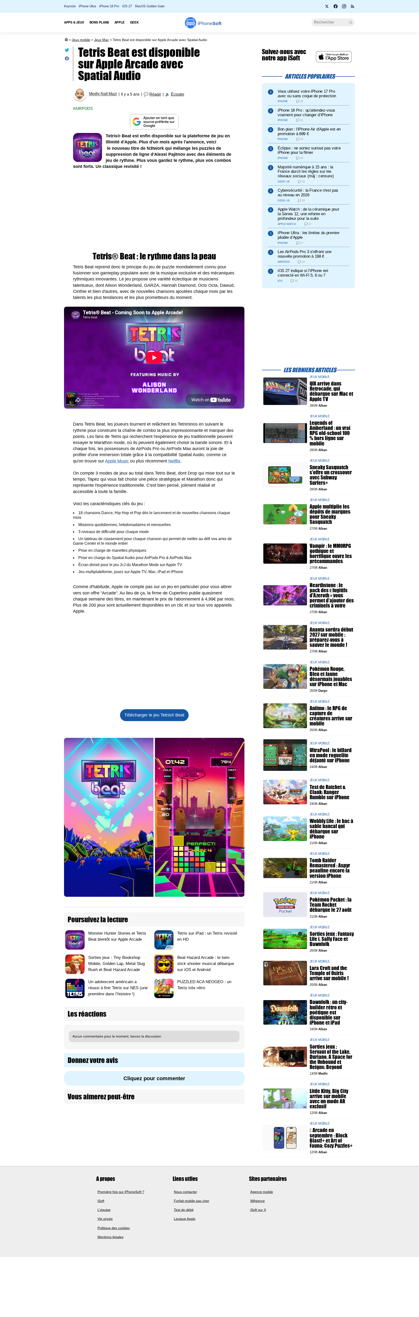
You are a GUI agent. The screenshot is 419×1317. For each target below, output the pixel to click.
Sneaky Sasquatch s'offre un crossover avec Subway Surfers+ (331, 475)
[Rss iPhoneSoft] (352, 7)
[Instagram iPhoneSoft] (344, 7)
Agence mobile (261, 1192)
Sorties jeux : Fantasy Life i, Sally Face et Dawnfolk (332, 939)
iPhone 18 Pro (109, 6)
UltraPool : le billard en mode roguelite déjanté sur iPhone (331, 755)
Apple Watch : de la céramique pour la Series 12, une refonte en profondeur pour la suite (308, 214)
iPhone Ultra (87, 6)
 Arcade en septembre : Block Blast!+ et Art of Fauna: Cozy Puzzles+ (331, 1138)
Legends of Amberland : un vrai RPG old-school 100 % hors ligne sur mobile (330, 433)
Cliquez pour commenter (154, 1078)
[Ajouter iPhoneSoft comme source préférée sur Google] (154, 121)
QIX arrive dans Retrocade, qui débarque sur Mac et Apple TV (331, 391)
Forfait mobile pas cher (191, 1201)
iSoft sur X (258, 1210)
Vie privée (105, 1219)
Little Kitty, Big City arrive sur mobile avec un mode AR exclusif (329, 1098)
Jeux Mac (101, 40)
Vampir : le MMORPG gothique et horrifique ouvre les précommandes (331, 553)
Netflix (174, 461)
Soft (209, 23)
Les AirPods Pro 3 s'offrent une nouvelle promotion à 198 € (304, 254)
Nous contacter (185, 1192)
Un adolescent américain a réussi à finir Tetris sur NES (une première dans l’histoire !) (118, 988)
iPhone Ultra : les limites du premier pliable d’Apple (308, 235)
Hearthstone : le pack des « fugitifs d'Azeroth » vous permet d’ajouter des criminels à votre (332, 595)
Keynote (70, 6)
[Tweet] (66, 51)
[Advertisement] (154, 211)
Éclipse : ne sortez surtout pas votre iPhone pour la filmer (309, 150)
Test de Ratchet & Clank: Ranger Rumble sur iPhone (329, 791)
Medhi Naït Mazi (103, 94)
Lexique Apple (184, 1219)
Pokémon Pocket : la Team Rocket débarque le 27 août (331, 904)
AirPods (84, 109)
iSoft (100, 1201)
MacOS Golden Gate (149, 6)
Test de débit (183, 1210)
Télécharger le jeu (154, 715)
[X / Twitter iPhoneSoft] (327, 7)
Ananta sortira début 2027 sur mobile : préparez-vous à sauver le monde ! (331, 637)
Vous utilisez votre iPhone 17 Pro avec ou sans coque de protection (307, 93)
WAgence (257, 1201)
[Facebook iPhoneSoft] (335, 7)
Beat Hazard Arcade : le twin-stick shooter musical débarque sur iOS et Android (205, 963)
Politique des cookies (113, 1228)
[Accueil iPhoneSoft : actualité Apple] (66, 40)
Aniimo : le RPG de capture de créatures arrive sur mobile (331, 715)
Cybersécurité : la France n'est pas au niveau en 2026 (308, 192)
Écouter (177, 94)
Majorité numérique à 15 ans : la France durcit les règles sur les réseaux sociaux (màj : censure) (306, 172)
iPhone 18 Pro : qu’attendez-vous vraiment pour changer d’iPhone (306, 112)
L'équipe (104, 1210)
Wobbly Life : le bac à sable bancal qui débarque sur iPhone (331, 828)
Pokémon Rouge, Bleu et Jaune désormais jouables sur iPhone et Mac (331, 676)
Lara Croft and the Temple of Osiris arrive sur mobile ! (329, 972)
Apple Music (117, 461)
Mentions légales (110, 1237)
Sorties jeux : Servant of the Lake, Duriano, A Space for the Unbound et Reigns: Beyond (331, 1057)
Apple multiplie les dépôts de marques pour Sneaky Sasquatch (330, 514)
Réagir (155, 94)
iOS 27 (127, 6)
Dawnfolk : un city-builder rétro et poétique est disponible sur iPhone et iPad (328, 1012)
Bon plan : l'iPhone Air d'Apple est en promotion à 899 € (309, 131)
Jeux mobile (81, 40)
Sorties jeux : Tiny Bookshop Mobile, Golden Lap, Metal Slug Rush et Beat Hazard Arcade (116, 963)
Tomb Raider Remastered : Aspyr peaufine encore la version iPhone (330, 868)
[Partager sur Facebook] (66, 60)
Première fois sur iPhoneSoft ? (120, 1192)
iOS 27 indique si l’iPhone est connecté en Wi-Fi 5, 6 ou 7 (303, 273)
